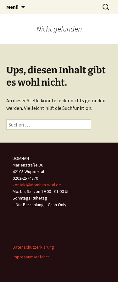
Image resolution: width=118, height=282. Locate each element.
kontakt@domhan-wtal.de (37, 185)
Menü (12, 7)
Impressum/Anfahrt (31, 257)
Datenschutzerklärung (33, 247)
